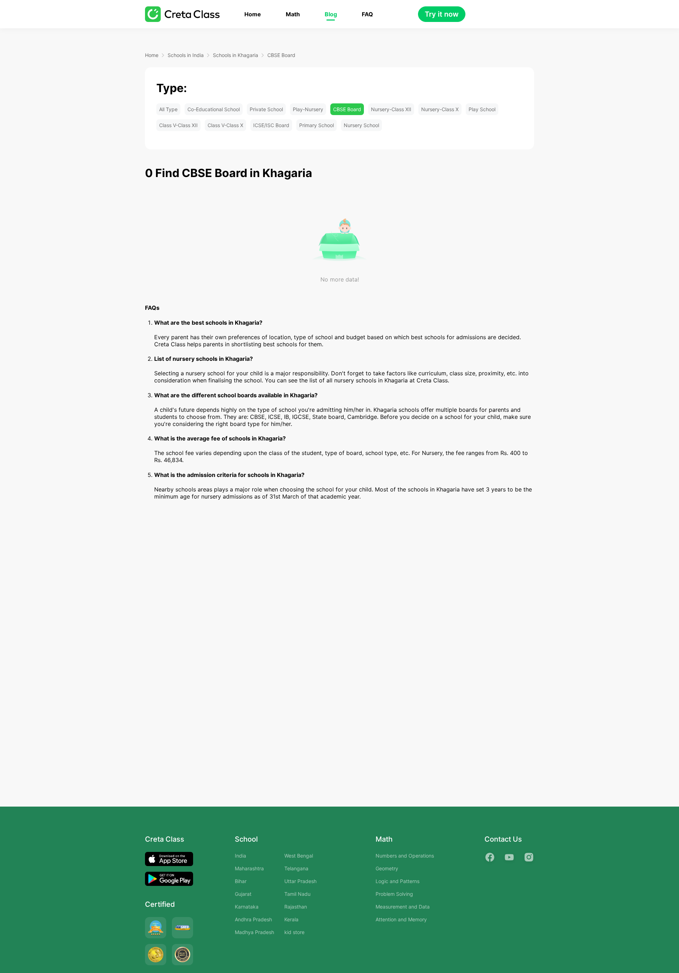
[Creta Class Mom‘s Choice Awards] (155, 954)
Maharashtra (249, 868)
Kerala (291, 919)
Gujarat (243, 894)
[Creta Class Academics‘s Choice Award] (182, 954)
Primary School (316, 125)
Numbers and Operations (405, 856)
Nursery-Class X (440, 109)
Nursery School (361, 125)
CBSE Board (281, 55)
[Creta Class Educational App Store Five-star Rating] (155, 927)
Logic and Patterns (397, 881)
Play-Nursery (308, 109)
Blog (331, 14)
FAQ (367, 14)
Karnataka (247, 907)
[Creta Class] (182, 14)
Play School (482, 109)
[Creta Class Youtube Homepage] (509, 857)
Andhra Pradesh (253, 919)
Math (293, 14)
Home (252, 14)
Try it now (442, 14)
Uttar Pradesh (300, 881)
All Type (168, 109)
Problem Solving (394, 894)
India (240, 856)
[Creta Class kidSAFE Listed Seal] (182, 927)
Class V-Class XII (178, 125)
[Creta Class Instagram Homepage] (528, 857)
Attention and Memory (401, 919)
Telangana (296, 868)
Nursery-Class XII (391, 109)
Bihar (240, 881)
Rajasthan (295, 907)
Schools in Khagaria (235, 55)
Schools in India (186, 55)
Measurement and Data (403, 907)
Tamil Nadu (297, 894)
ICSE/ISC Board (271, 125)
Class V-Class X (225, 125)
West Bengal (298, 856)
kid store (294, 932)
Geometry (387, 868)
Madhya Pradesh (254, 932)
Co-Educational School (213, 109)
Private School (266, 109)
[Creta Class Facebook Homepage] (489, 857)
